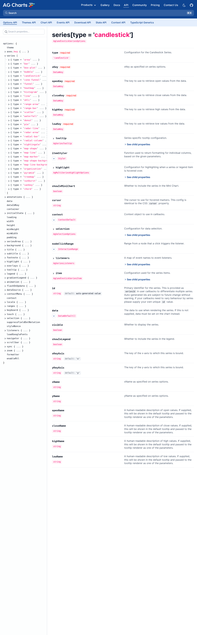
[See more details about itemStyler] (54, 158)
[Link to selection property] (73, 229)
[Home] (19, 5)
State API (101, 22)
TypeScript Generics (142, 22)
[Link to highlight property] (73, 167)
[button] (98, 13)
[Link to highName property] (68, 441)
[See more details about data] (54, 316)
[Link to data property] (61, 310)
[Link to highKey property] (79, 110)
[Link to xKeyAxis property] (68, 353)
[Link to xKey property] (74, 67)
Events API (63, 22)
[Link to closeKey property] (80, 95)
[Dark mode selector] (184, 5)
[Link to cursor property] (64, 200)
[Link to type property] (74, 53)
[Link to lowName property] (66, 457)
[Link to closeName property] (69, 426)
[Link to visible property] (66, 325)
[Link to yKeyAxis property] (68, 368)
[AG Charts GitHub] (192, 4)
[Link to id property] (58, 288)
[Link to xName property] (63, 382)
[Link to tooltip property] (70, 138)
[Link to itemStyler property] (71, 153)
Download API (82, 22)
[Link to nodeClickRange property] (77, 244)
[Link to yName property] (63, 396)
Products (86, 4)
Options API (10, 22)
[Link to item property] (65, 273)
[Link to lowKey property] (77, 124)
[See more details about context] (54, 220)
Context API (118, 22)
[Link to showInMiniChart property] (78, 186)
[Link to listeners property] (73, 258)
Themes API (29, 22)
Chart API (46, 22)
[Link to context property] (66, 214)
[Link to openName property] (68, 410)
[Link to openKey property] (79, 81)
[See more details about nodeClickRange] (54, 249)
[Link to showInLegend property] (74, 339)
